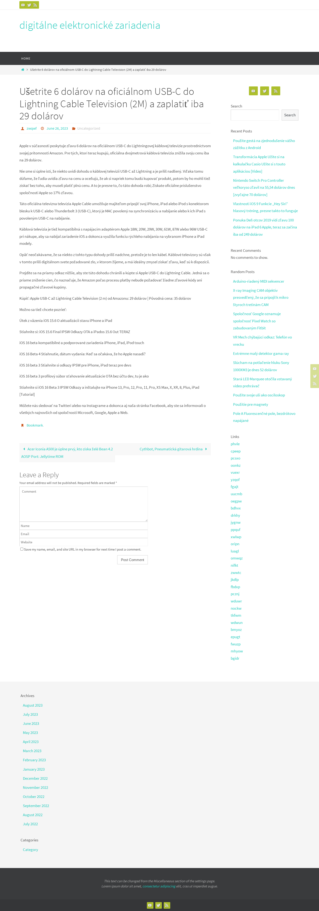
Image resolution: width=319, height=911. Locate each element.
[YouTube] (23, 5)
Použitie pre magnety (250, 404)
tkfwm (236, 615)
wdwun (237, 622)
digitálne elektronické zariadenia (89, 25)
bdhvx (236, 508)
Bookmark (35, 425)
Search (236, 106)
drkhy (235, 515)
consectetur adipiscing (158, 886)
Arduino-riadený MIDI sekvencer (258, 281)
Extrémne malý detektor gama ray (261, 353)
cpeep (236, 451)
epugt (235, 636)
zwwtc (236, 572)
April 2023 (31, 741)
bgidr (235, 658)
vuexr (235, 472)
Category (30, 849)
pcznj (235, 593)
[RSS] (35, 5)
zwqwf (32, 128)
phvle (235, 443)
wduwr (236, 601)
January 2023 (34, 769)
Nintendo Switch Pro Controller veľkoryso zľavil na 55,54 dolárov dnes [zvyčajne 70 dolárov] (264, 187)
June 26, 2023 (57, 128)
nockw (236, 608)
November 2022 (35, 787)
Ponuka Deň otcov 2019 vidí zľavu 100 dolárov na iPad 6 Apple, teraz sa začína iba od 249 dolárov (265, 227)
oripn (235, 543)
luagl (235, 551)
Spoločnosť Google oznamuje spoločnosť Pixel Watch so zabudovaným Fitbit (257, 321)
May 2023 (30, 732)
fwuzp (236, 644)
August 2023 (33, 705)
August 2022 (33, 814)
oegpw (236, 501)
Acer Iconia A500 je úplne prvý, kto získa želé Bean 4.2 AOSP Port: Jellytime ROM (67, 452)
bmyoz (236, 629)
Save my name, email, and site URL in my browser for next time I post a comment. (82, 549)
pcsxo (235, 458)
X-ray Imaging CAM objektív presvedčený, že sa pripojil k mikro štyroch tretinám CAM (260, 297)
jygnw (236, 522)
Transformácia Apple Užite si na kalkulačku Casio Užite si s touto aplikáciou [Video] (259, 164)
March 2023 (32, 750)
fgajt (234, 486)
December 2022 (35, 778)
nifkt (234, 565)
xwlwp (236, 536)
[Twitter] (29, 5)
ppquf (235, 529)
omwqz (237, 558)
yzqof (235, 479)
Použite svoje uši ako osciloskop (259, 395)
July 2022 (30, 823)
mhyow (237, 651)
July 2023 (30, 714)
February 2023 (34, 759)
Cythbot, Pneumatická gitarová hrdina (171, 449)
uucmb (236, 493)
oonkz (236, 465)
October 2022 (33, 796)
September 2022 (36, 805)
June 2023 (31, 723)
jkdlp (235, 579)
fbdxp (235, 586)
